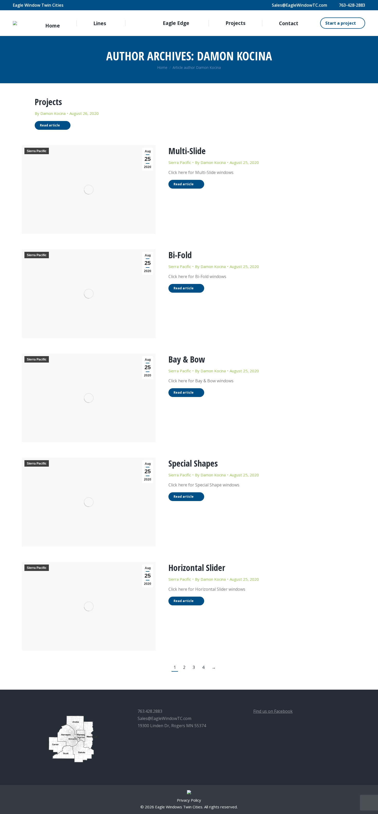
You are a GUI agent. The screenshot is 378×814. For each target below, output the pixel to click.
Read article (50, 125)
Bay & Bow (186, 359)
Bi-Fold (180, 255)
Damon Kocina (234, 56)
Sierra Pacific (37, 151)
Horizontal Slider (196, 568)
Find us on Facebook (273, 711)
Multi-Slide (187, 151)
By (50, 113)
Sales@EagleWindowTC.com (299, 5)
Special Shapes (193, 463)
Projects (48, 102)
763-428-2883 (352, 5)
